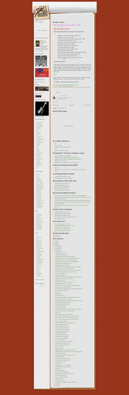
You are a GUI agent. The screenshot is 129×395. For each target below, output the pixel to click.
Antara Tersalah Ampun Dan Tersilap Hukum (64, 310)
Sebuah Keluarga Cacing (60, 375)
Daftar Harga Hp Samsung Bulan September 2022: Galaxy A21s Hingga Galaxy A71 (73, 200)
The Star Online (39, 228)
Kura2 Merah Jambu (40, 185)
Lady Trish (63, 95)
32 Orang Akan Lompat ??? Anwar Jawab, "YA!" (65, 355)
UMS (37, 270)
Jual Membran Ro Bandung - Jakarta (62, 176)
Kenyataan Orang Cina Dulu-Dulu (62, 344)
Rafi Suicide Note (39, 158)
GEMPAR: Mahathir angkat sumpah (62, 211)
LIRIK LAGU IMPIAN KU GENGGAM (63, 155)
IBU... (56, 143)
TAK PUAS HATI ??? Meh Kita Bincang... (64, 278)
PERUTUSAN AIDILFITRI (60, 253)
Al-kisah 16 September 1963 (61, 377)
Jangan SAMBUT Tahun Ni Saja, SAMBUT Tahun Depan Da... (68, 309)
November (58, 248)
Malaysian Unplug (39, 188)
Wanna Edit (38, 274)
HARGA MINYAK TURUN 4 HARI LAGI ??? (64, 282)
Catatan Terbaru (87, 105)
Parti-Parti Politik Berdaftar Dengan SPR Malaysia (66, 382)
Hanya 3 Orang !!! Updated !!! (61, 321)
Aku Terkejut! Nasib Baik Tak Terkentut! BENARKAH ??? (67, 297)
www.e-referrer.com (42, 285)
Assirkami (38, 127)
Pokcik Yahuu (38, 263)
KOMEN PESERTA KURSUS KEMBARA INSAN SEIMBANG (68, 159)
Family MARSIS (39, 136)
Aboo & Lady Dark (39, 122)
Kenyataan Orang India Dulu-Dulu (62, 343)
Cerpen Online (39, 245)
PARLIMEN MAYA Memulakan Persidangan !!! (65, 256)
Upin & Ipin (38, 271)
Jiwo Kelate (38, 252)
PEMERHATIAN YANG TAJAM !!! (62, 304)
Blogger (37, 244)
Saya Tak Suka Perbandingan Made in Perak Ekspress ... (67, 316)
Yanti (37, 166)
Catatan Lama (56, 105)
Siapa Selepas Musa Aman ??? (62, 326)
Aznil (37, 175)
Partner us (57, 167)
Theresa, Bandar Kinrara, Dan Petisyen (63, 314)
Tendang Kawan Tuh (40, 200)
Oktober (57, 249)
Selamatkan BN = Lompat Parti (62, 334)
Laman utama (71, 105)
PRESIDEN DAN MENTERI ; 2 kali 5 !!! (63, 283)
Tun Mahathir (38, 204)
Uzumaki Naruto (39, 273)
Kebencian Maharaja (40, 141)
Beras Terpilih (38, 241)
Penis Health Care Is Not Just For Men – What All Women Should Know (70, 169)
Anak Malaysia (39, 123)
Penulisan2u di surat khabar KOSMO (63, 229)
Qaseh (37, 156)
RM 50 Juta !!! (58, 292)
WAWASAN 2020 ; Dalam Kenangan (63, 366)
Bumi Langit (38, 132)
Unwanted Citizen (39, 163)
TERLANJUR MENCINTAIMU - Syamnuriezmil (65, 225)
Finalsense (38, 249)
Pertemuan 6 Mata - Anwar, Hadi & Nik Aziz (64, 268)
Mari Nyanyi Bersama (60, 370)
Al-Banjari (38, 174)
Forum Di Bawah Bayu (40, 251)
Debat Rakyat (38, 247)
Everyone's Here (39, 248)
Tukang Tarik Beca (39, 203)
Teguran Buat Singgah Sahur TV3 (62, 331)
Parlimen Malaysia (39, 262)
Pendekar (38, 154)
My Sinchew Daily (39, 222)
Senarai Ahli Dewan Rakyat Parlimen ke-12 (64, 373)
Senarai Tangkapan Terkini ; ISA (62, 324)
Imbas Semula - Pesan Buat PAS (62, 329)
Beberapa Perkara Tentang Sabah (62, 265)
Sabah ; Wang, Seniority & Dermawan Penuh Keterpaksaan (68, 285)
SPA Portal (38, 267)
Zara (37, 167)
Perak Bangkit (39, 196)
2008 (55, 244)
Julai (57, 385)
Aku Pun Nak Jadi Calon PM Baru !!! (63, 287)
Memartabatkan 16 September (61, 336)
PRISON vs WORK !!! (60, 356)
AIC (37, 236)
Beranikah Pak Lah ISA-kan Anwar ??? (63, 299)
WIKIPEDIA (38, 276)
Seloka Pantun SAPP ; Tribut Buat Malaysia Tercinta (66, 317)
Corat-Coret (57, 312)
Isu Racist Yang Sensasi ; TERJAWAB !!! (64, 341)
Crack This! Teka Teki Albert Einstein (63, 147)
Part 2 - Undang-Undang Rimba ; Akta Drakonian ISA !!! (67, 319)
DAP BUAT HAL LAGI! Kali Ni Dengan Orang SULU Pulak (67, 266)
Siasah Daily (38, 225)
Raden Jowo (38, 199)
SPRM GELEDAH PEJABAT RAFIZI (63, 186)
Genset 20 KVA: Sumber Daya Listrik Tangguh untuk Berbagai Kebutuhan (70, 195)
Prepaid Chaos (39, 265)
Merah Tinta (38, 191)
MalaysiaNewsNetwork (40, 259)
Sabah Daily (38, 223)
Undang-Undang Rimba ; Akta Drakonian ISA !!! (65, 322)
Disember (58, 246)
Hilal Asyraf (38, 140)
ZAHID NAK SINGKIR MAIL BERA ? (63, 190)
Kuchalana (38, 144)
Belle (37, 130)
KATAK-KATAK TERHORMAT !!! (62, 372)
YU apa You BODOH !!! (60, 339)
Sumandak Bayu (39, 159)
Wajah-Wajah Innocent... (60, 275)
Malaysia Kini (38, 219)
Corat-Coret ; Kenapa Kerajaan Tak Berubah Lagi (65, 271)
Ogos (57, 383)
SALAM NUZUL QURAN (60, 305)
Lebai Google (38, 255)
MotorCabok (38, 192)
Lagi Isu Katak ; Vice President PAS (63, 365)
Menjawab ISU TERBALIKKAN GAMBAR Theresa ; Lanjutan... (68, 277)
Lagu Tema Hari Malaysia (60, 273)
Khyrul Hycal (38, 143)
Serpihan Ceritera (59, 348)
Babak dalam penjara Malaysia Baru (62, 215)
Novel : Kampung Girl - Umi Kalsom (62, 224)
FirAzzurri (38, 137)
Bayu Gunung (38, 129)
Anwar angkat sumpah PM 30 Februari (63, 213)
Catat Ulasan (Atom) (61, 108)
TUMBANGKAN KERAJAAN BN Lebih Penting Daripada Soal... (69, 351)
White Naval (38, 165)
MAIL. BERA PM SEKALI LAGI (61, 188)
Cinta (56, 148)
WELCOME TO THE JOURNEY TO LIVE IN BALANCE (67, 162)
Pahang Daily (38, 195)
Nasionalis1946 (39, 260)
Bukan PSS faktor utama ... (61, 218)
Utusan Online (39, 229)
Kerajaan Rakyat (39, 184)
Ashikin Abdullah (39, 126)
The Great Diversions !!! (60, 361)
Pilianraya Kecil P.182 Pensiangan (62, 358)
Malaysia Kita (38, 258)
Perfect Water (38, 155)
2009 (55, 243)
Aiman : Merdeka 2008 (60, 353)
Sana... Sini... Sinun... (60, 346)
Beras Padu (38, 240)
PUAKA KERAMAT (72, 8)
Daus (37, 134)
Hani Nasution (39, 178)
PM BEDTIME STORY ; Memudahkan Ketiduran (65, 260)
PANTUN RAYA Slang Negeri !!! (62, 290)
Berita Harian (38, 215)
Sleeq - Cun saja (58, 145)
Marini (37, 148)
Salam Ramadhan (59, 378)
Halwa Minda (58, 368)
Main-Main (38, 256)
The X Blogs (38, 269)
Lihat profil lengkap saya (39, 51)
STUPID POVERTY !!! (60, 280)
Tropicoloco (38, 162)
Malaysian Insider (39, 221)
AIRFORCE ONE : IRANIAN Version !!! (63, 263)
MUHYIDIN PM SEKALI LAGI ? (61, 185)
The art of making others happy (61, 150)
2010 (55, 241)
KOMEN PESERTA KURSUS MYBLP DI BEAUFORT (66, 157)
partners (56, 171)
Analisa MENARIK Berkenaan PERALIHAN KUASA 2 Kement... (69, 300)
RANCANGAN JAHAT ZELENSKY (62, 183)
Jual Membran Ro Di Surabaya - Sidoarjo (63, 178)
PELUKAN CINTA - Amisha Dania (62, 227)
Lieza (37, 145)
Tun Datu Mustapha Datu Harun (62, 327)
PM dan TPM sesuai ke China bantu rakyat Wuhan (66, 217)
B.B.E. (37, 238)
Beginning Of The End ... (60, 307)
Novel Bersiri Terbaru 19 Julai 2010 (62, 230)
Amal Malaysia (39, 237)
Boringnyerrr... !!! (58, 294)
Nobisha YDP (38, 193)
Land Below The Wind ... (60, 380)
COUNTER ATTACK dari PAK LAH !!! (63, 302)
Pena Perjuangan (39, 152)
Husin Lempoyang (39, 182)
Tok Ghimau (38, 202)
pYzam (37, 266)
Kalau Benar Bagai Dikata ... (61, 333)
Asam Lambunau (39, 125)
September (58, 251)
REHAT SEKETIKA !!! (60, 295)
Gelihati (37, 177)
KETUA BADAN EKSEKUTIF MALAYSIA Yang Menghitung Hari (69, 288)
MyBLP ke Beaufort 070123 (61, 160)
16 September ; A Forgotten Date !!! (63, 360)
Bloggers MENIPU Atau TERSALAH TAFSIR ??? (65, 349)
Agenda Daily (38, 214)
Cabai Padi (38, 133)
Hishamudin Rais (39, 181)
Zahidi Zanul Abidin (39, 206)
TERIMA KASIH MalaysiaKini (61, 254)
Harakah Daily (39, 218)
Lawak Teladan (58, 363)
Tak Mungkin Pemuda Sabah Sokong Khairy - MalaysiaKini (68, 270)
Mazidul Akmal (39, 189)
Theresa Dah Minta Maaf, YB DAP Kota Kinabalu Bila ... (67, 261)
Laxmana (43, 40)
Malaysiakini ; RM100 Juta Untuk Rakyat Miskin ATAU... (67, 258)
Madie (37, 147)
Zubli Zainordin (39, 207)
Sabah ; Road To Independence (62, 338)
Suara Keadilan (39, 226)
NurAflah (38, 151)
